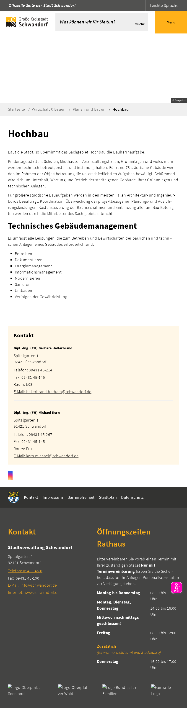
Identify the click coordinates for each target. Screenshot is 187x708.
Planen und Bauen (89, 109)
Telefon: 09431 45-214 (33, 370)
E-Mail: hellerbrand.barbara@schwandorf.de (52, 391)
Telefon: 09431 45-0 (25, 570)
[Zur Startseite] (27, 22)
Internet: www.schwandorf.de (34, 592)
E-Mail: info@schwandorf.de (32, 585)
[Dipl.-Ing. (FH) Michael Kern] (93, 431)
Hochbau (120, 109)
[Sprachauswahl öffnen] (141, 5)
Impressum (53, 497)
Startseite (16, 109)
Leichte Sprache (164, 5)
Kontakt (31, 497)
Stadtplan (108, 497)
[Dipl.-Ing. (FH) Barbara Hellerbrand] (93, 367)
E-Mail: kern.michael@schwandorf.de (46, 455)
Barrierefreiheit (81, 497)
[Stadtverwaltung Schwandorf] (49, 570)
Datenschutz (132, 497)
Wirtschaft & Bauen (48, 109)
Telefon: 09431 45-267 (33, 434)
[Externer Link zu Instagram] (10, 475)
